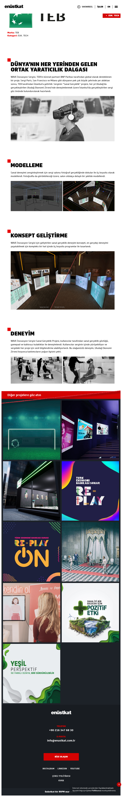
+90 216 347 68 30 (61, 730)
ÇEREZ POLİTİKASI (61, 776)
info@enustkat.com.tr (61, 740)
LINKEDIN (62, 768)
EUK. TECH (113, 15)
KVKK (61, 780)
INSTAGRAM (48, 768)
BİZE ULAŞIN (61, 756)
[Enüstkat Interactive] (14, 7)
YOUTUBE (75, 768)
